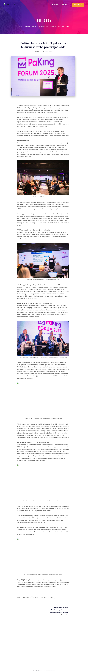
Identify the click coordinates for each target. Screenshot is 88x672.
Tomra (52, 597)
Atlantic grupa (27, 597)
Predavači (54, 4)
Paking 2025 (7, 661)
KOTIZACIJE (78, 5)
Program (64, 4)
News (50, 51)
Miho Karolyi (44, 597)
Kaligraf (36, 597)
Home (21, 26)
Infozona (46, 51)
